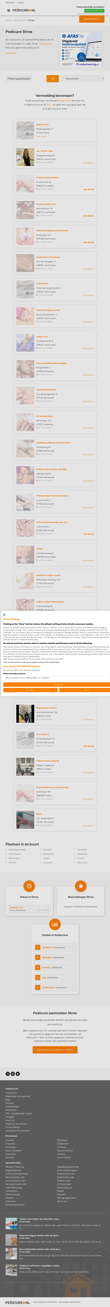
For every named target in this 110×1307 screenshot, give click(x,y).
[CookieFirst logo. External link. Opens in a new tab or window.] (4, 615)
